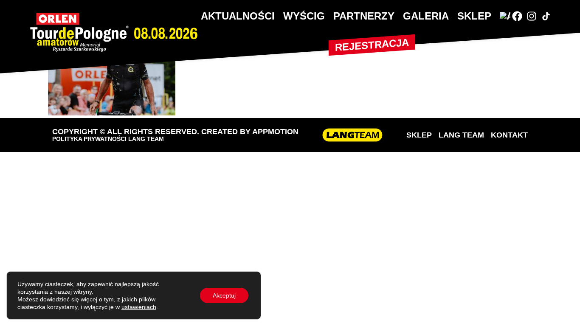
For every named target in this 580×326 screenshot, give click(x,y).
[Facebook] (517, 16)
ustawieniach (138, 307)
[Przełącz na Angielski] (505, 16)
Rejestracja (372, 45)
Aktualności (238, 16)
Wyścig (304, 16)
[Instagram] (532, 16)
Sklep (474, 16)
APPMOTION (275, 131)
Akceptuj (224, 295)
